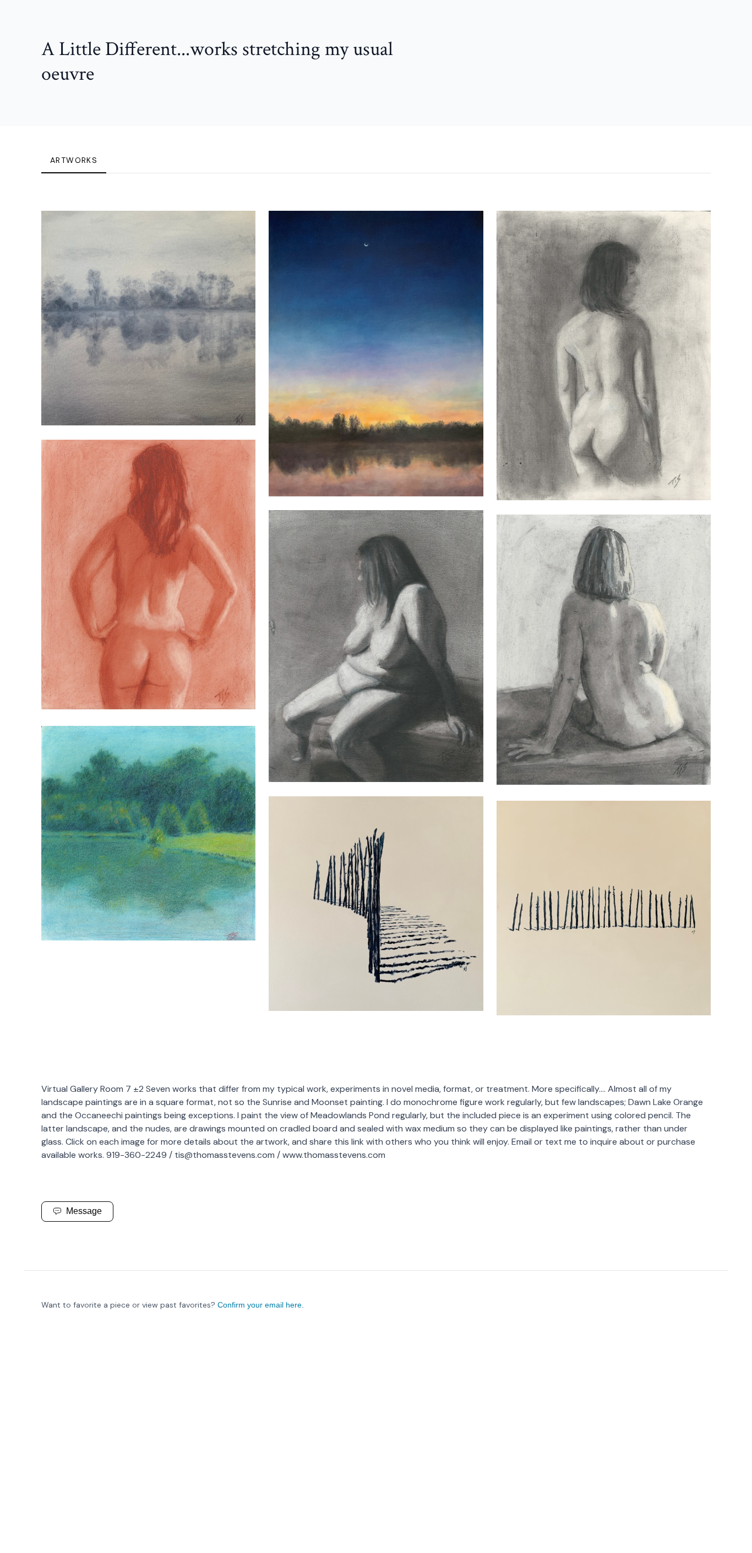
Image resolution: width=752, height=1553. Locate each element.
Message (84, 1211)
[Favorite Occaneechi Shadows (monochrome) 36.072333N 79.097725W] (466, 814)
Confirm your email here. (260, 1304)
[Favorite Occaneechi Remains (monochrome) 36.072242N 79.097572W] (693, 818)
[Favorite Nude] (238, 457)
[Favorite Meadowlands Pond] (238, 743)
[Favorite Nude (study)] (693, 228)
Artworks (73, 160)
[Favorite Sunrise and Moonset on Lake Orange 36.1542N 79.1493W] (466, 228)
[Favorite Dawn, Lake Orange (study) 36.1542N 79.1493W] (238, 228)
